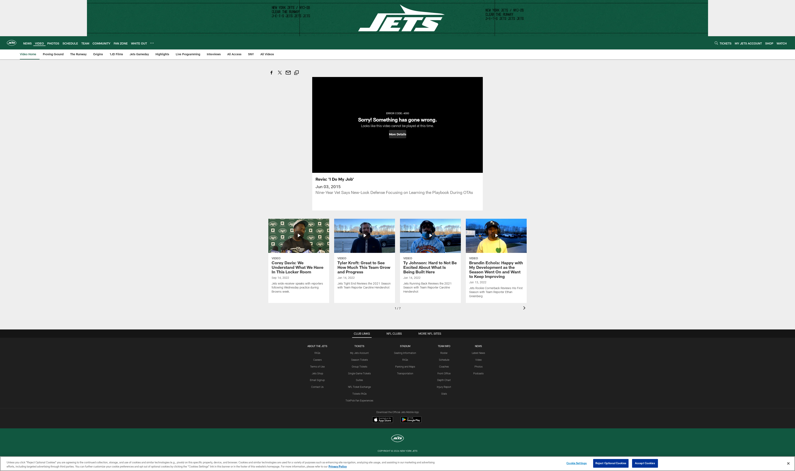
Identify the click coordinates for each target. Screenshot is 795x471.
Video (478, 359)
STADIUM (405, 346)
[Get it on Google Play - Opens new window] (411, 422)
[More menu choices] (152, 43)
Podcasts (478, 373)
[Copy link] (296, 73)
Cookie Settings (576, 463)
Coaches (444, 366)
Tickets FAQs (359, 393)
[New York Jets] (397, 439)
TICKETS (359, 346)
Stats (444, 393)
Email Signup (317, 379)
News (478, 346)
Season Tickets (359, 359)
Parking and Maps (405, 366)
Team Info (444, 346)
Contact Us (317, 386)
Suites (359, 379)
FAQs (317, 352)
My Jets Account (359, 352)
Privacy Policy (338, 466)
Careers (317, 359)
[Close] (788, 463)
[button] (397, 134)
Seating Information (405, 352)
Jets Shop (317, 373)
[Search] (716, 43)
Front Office (443, 373)
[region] (397, 463)
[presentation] (525, 308)
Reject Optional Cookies (610, 463)
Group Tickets (359, 366)
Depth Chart (444, 379)
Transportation (405, 373)
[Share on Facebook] (271, 75)
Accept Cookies (645, 463)
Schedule (444, 359)
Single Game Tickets (359, 373)
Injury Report (444, 386)
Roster (444, 352)
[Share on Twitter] (280, 75)
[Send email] (288, 75)
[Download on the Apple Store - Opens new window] (382, 420)
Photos (479, 366)
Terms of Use (317, 366)
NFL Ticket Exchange (359, 386)
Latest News (478, 352)
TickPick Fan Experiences (359, 400)
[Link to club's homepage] (12, 43)
